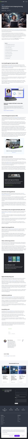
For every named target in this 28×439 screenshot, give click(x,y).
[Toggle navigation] (27, 1)
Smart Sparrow (12, 228)
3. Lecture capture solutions (8, 47)
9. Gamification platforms (8, 56)
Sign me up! (16, 403)
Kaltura (19, 117)
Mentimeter (7, 194)
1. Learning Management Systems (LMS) (10, 44)
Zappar (10, 212)
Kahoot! (9, 296)
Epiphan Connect (2, 420)
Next (25, 385)
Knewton (17, 228)
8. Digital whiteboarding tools (8, 55)
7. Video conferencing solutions (8, 53)
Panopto (16, 117)
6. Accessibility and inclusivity (8, 52)
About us (18, 416)
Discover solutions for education (8, 110)
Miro (11, 280)
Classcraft (12, 296)
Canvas (7, 66)
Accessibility (19, 421)
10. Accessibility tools (7, 58)
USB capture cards (3, 422)
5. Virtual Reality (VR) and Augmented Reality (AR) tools (11, 50)
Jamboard (14, 280)
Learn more (13, 152)
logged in (8, 355)
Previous (3, 385)
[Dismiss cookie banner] (25, 428)
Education (9, 333)
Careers (18, 417)
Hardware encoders (3, 416)
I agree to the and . (20, 397)
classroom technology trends (16, 29)
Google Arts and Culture (5, 212)
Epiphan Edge (2, 417)
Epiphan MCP (2, 421)
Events (18, 420)
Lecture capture (13, 333)
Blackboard (10, 66)
